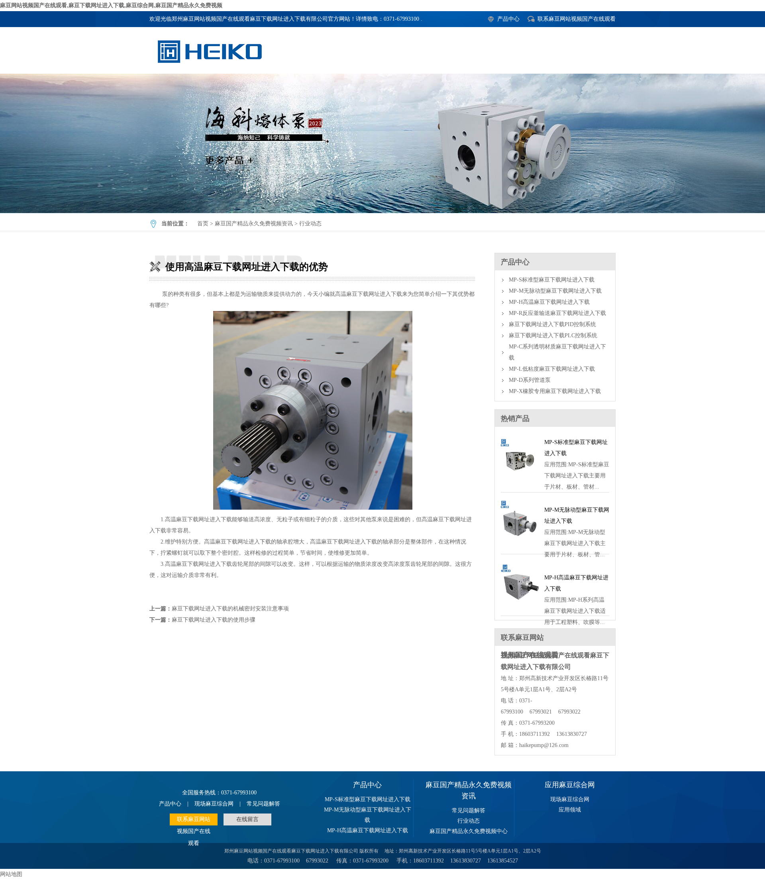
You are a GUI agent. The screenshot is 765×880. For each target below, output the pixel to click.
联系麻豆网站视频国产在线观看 (576, 19)
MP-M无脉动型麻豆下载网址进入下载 (555, 291)
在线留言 (247, 819)
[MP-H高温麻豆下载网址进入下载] (520, 606)
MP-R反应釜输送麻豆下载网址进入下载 (557, 313)
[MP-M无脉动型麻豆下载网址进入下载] (520, 545)
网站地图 (11, 874)
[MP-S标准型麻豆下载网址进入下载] (520, 483)
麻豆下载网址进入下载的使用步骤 (213, 620)
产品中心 (508, 19)
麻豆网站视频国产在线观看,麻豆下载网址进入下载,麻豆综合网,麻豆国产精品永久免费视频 (111, 5)
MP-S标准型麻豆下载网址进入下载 (551, 280)
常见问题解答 (263, 804)
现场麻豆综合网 (213, 804)
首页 (202, 224)
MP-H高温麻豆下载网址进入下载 (549, 302)
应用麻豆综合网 (570, 785)
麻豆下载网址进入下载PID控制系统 (552, 324)
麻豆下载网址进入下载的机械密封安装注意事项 (230, 609)
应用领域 (570, 810)
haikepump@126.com (544, 745)
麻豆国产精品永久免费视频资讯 (254, 224)
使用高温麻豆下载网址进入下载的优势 (382, 143)
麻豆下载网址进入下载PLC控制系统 (553, 335)
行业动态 (310, 224)
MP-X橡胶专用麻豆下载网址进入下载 (555, 391)
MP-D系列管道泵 (530, 380)
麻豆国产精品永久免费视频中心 (469, 831)
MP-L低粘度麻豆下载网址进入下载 (552, 369)
